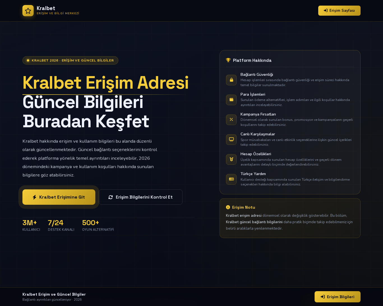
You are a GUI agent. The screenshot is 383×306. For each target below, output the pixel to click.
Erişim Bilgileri (340, 296)
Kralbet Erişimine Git (62, 197)
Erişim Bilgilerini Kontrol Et (144, 197)
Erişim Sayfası (342, 10)
